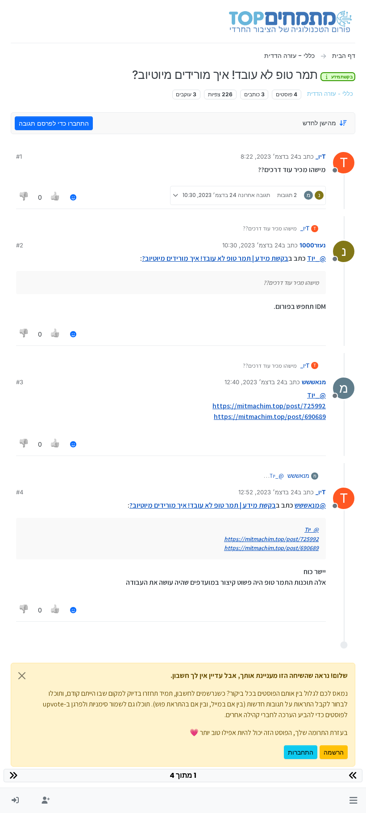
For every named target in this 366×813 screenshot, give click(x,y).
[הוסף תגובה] (73, 197)
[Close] (22, 675)
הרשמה (334, 752)
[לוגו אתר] (290, 21)
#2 (19, 245)
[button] (353, 800)
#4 (19, 492)
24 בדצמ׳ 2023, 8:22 (269, 156)
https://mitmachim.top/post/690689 (270, 416)
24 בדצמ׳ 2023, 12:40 (254, 382)
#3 (19, 382)
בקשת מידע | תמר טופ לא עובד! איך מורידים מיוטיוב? (215, 258)
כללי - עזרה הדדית (330, 93)
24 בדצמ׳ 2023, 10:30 (252, 245)
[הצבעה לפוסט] (56, 197)
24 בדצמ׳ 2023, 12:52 (268, 492)
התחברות (300, 752)
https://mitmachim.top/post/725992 (269, 406)
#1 (19, 156)
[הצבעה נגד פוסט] (24, 197)
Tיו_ (321, 156)
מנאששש (314, 382)
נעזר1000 (312, 245)
